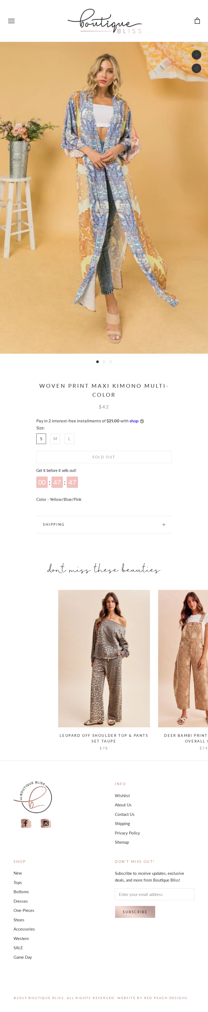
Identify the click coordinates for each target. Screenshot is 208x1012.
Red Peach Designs (166, 998)
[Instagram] (46, 824)
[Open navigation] (11, 20)
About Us (123, 804)
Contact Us (125, 814)
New (18, 872)
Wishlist (122, 795)
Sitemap (122, 842)
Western (21, 938)
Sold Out (104, 457)
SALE (18, 947)
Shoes (19, 919)
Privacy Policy (127, 832)
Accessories (24, 928)
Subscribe (135, 912)
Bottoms (21, 891)
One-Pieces (24, 910)
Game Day (23, 957)
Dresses (21, 901)
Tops (18, 882)
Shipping (54, 524)
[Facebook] (26, 824)
